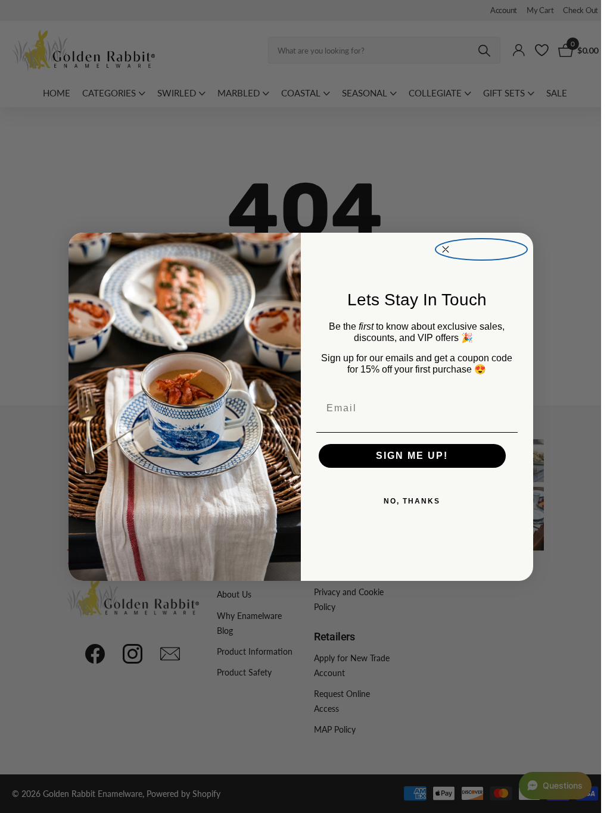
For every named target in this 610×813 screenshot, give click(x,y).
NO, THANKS (412, 501)
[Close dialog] (481, 250)
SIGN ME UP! (412, 456)
